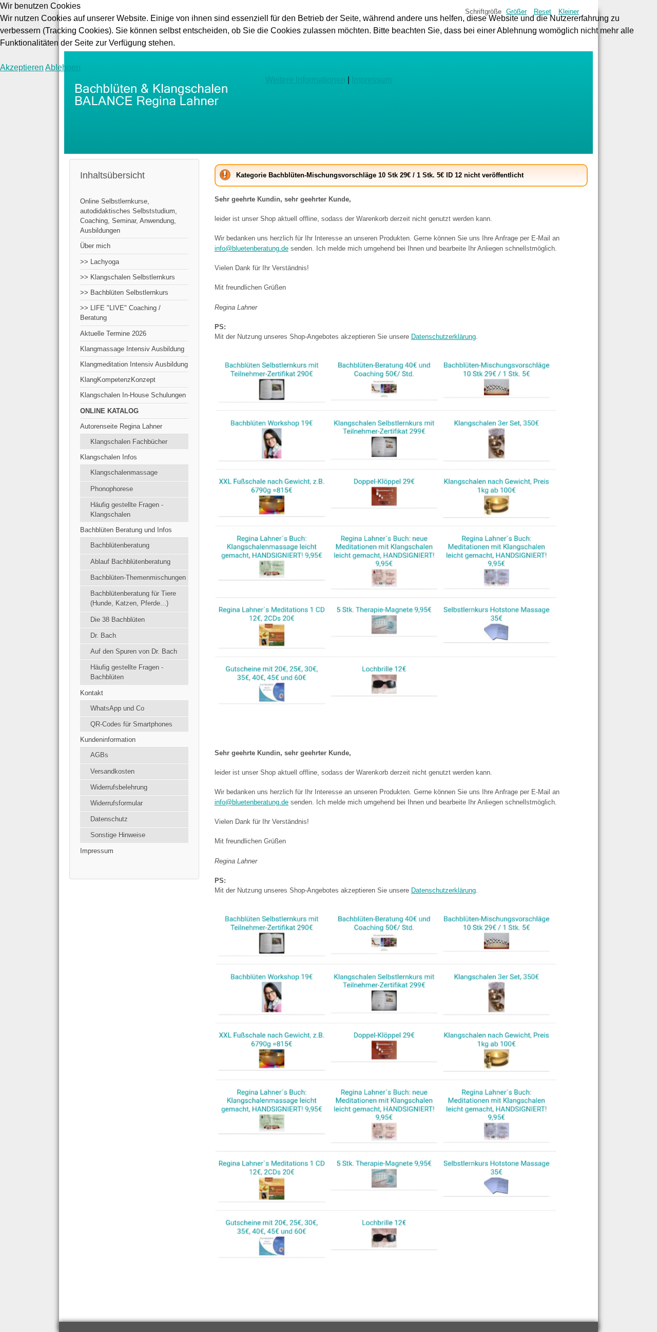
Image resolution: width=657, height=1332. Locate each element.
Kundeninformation (108, 739)
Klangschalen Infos (108, 457)
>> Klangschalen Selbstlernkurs (127, 277)
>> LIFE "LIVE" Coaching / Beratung (120, 312)
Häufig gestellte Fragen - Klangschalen (126, 509)
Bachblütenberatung (119, 545)
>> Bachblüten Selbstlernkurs (124, 292)
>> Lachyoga (99, 262)
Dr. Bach (103, 635)
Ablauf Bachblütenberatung (130, 562)
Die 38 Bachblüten (117, 619)
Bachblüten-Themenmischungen (138, 577)
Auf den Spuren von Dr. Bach (133, 651)
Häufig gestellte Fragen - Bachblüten (126, 672)
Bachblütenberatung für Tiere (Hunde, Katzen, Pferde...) (133, 598)
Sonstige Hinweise (117, 835)
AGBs (99, 755)
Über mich (95, 246)
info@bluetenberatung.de (251, 248)
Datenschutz (109, 819)
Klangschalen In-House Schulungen (133, 395)
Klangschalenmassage (124, 472)
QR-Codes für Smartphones (131, 724)
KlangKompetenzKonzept (118, 380)
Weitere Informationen (305, 79)
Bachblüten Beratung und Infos (126, 530)
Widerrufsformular (116, 803)
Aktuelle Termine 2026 (113, 333)
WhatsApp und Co (117, 708)
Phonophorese (111, 489)
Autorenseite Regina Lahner (121, 426)
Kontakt (91, 693)
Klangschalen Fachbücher (128, 442)
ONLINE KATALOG (109, 411)
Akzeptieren (22, 67)
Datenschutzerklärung (443, 336)
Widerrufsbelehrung (118, 787)
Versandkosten (112, 771)
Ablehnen (63, 67)
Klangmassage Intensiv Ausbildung (132, 349)
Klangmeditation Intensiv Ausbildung (134, 364)
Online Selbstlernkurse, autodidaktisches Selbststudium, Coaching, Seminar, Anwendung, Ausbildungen (128, 216)
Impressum (96, 851)
